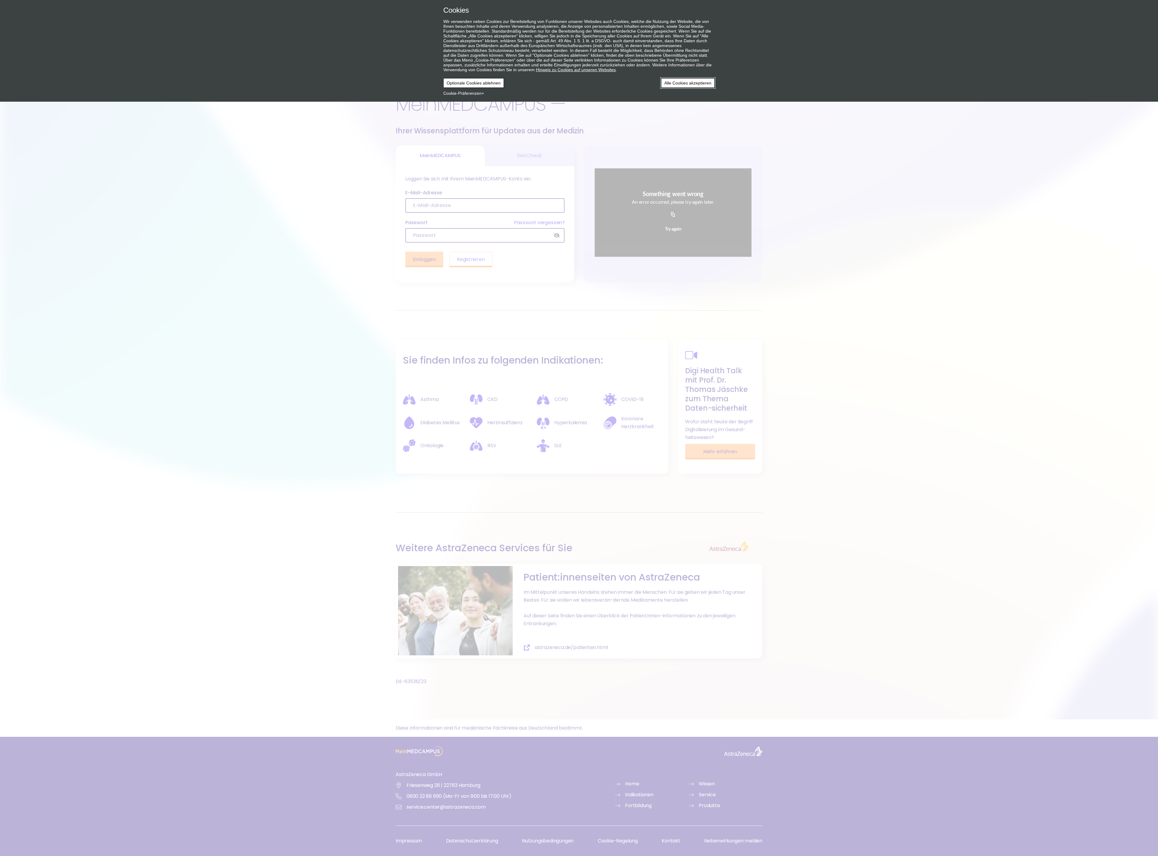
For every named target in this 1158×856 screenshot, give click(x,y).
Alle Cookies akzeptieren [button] (687, 83)
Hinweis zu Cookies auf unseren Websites (576, 69)
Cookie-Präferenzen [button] (462, 93)
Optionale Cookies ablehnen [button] (474, 83)
